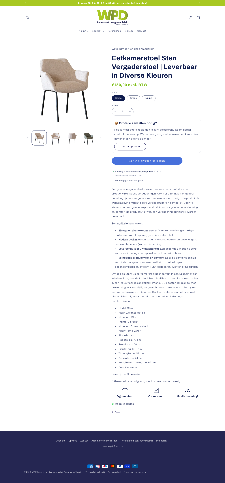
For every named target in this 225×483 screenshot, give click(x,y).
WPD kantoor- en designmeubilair (47, 472)
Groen (133, 98)
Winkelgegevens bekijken (129, 180)
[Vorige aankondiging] (25, 3)
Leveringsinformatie (112, 446)
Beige (118, 98)
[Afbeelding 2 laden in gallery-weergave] (55, 137)
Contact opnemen (130, 146)
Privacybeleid (114, 472)
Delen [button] (118, 412)
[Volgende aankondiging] (200, 3)
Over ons (60, 441)
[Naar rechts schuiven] (100, 137)
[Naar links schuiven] (27, 137)
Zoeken (84, 441)
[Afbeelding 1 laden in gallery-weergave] (39, 137)
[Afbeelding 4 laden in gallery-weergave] (88, 137)
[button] (27, 17)
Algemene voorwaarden (105, 441)
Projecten (161, 441)
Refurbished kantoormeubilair (137, 441)
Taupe (148, 98)
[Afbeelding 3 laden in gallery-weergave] (72, 137)
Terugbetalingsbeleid (95, 472)
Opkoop (73, 441)
